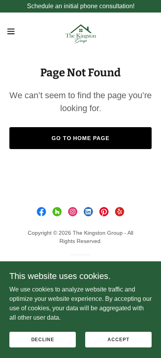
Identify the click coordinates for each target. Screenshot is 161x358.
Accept (118, 339)
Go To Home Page (81, 138)
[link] (80, 31)
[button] (14, 31)
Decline (42, 339)
